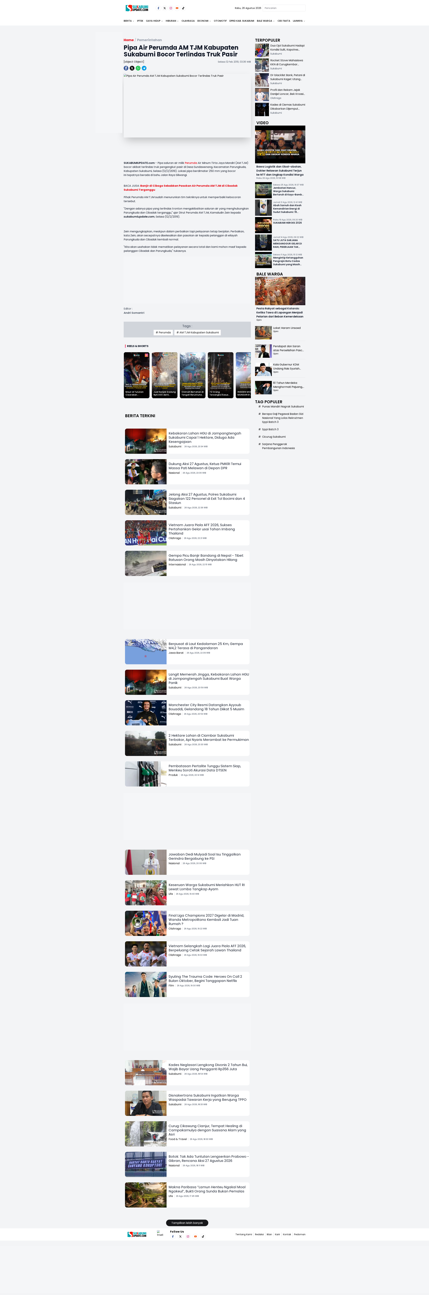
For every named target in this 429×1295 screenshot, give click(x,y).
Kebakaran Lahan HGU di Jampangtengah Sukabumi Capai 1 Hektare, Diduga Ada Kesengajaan (205, 437)
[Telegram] (144, 68)
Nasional (174, 473)
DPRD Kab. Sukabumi (241, 20)
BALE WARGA (264, 20)
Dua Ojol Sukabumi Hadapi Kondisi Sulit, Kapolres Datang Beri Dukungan (287, 50)
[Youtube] (177, 8)
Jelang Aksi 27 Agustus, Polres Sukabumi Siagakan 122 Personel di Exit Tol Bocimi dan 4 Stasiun (207, 498)
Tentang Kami (243, 1234)
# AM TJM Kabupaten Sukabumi (197, 332)
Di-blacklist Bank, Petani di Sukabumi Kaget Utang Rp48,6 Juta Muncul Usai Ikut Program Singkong (287, 81)
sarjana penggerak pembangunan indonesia (278, 446)
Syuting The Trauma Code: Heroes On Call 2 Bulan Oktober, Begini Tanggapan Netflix (205, 978)
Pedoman (299, 1234)
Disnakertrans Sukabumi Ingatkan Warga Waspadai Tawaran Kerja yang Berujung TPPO (208, 1097)
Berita (128, 20)
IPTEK (140, 20)
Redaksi (259, 1234)
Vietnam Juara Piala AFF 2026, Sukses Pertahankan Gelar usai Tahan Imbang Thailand (202, 529)
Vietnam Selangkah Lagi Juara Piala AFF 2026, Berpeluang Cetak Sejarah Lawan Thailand (207, 948)
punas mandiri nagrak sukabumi (283, 406)
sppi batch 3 (270, 429)
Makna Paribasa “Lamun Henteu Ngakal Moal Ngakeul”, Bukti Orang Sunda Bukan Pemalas (207, 1189)
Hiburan (171, 20)
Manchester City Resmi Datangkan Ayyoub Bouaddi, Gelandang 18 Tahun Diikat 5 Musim (206, 707)
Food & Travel (178, 1139)
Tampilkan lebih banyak (187, 1223)
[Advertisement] (109, 93)
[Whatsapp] (138, 68)
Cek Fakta (284, 20)
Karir (277, 1234)
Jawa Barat (176, 653)
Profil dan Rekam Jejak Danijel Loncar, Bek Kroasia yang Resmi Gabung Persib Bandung (287, 96)
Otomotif (220, 20)
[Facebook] (158, 8)
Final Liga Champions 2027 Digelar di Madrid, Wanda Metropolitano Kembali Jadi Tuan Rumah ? (206, 919)
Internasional (177, 564)
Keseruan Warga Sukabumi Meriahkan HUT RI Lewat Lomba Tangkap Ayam (207, 887)
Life (171, 894)
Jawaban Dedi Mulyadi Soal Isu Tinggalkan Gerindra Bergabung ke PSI (205, 856)
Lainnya (298, 20)
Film (171, 985)
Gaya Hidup (153, 20)
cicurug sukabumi (274, 437)
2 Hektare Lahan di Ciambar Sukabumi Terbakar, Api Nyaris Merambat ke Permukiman (209, 737)
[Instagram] (171, 8)
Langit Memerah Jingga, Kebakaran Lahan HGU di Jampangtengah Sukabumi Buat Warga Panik (209, 678)
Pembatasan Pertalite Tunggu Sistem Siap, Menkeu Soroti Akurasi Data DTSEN (205, 768)
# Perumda (163, 332)
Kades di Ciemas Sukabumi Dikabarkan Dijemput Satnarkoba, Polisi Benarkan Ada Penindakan (287, 111)
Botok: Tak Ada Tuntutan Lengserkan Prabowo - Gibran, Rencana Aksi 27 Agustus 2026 (209, 1158)
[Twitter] (164, 8)
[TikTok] (183, 8)
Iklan (269, 1234)
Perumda (191, 163)
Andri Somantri (134, 313)
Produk (173, 775)
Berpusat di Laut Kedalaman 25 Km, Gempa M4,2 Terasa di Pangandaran (206, 645)
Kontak (287, 1234)
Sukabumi (175, 446)
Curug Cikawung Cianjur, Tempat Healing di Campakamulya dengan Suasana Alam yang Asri (207, 1130)
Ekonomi (202, 20)
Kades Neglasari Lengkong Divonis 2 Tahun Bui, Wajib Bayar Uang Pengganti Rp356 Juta (208, 1066)
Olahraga (188, 20)
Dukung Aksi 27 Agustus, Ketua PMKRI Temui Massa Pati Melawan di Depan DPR (205, 465)
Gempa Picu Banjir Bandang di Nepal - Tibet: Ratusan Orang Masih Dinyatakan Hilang (206, 557)
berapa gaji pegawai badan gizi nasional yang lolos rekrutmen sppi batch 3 (282, 418)
